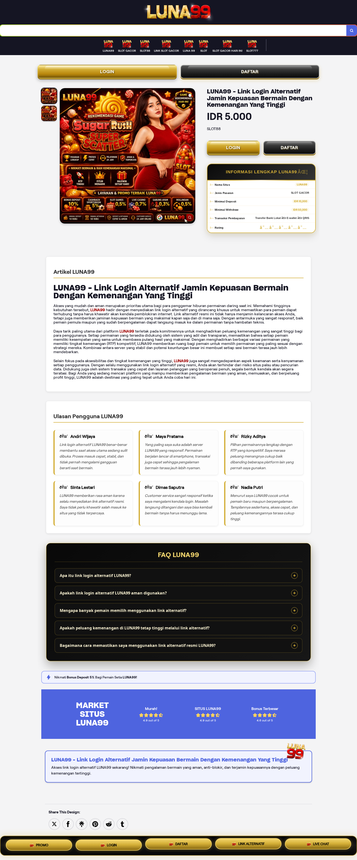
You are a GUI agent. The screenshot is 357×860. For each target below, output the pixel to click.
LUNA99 (97, 310)
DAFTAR (250, 71)
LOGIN (107, 71)
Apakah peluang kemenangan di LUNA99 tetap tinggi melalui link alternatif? (135, 628)
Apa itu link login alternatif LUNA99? (95, 575)
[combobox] (173, 30)
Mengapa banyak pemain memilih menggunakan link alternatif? (123, 610)
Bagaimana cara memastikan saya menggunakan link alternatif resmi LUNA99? (138, 645)
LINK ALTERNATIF (251, 846)
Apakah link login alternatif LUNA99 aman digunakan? (113, 593)
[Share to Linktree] (81, 824)
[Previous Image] (64, 157)
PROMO (42, 844)
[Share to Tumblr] (122, 824)
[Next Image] (191, 157)
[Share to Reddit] (109, 824)
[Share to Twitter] (54, 824)
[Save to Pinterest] (95, 824)
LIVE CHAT (321, 846)
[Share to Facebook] (68, 824)
